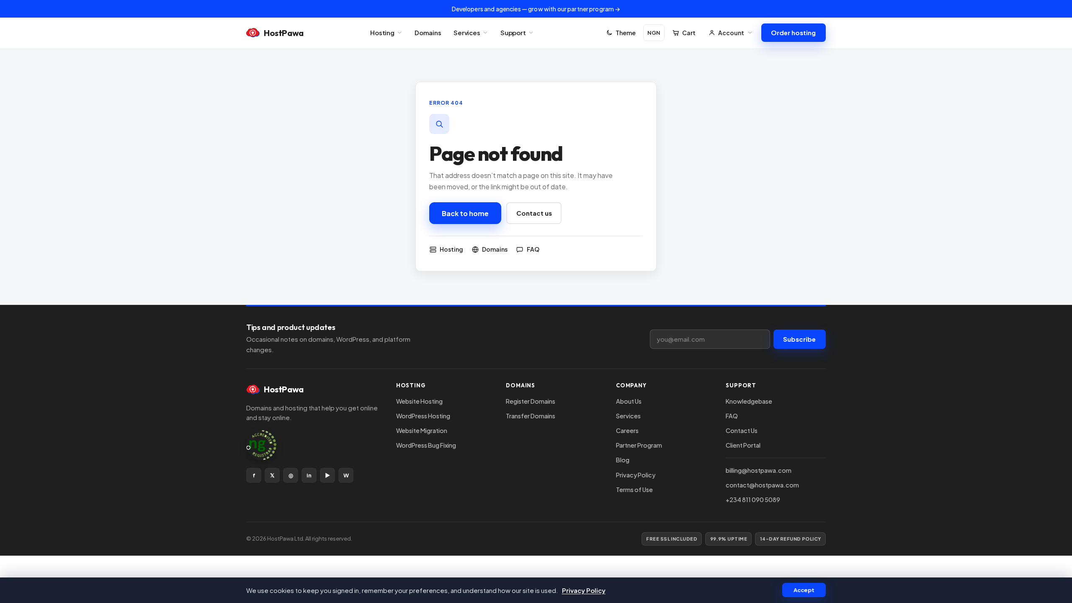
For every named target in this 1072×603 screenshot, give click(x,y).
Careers (627, 430)
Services (467, 32)
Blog (622, 460)
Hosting (382, 32)
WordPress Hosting (423, 416)
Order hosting (793, 32)
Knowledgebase (749, 401)
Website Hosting (419, 401)
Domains (428, 32)
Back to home (465, 213)
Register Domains (530, 401)
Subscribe (799, 339)
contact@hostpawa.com (762, 485)
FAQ (732, 416)
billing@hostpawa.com (758, 470)
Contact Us (742, 430)
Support (513, 32)
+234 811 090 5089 (753, 499)
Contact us (534, 213)
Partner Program (639, 445)
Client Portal (743, 445)
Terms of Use (634, 489)
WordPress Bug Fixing (426, 445)
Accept (804, 590)
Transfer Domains (530, 416)
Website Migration (421, 430)
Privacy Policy (635, 475)
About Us (629, 401)
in (309, 475)
